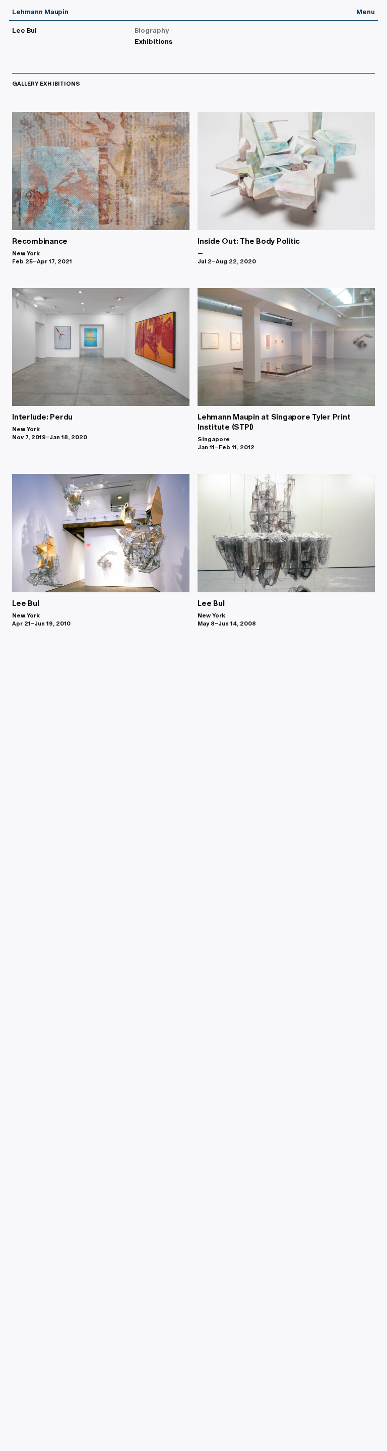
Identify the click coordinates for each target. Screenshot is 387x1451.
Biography (152, 30)
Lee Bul (24, 30)
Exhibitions (153, 41)
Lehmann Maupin (40, 12)
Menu (365, 12)
